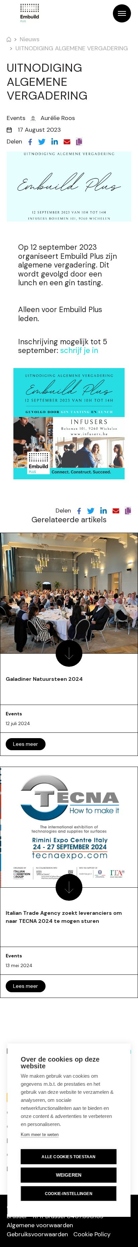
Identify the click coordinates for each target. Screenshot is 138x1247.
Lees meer (25, 744)
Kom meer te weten (40, 1134)
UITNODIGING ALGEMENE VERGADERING (71, 48)
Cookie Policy (92, 1234)
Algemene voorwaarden (40, 1225)
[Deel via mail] (67, 141)
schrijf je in (79, 350)
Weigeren (69, 1175)
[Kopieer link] (79, 141)
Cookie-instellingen (68, 1193)
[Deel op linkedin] (54, 141)
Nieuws (30, 39)
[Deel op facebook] (30, 141)
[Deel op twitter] (42, 141)
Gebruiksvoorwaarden (37, 1234)
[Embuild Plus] (29, 13)
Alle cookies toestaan (68, 1156)
